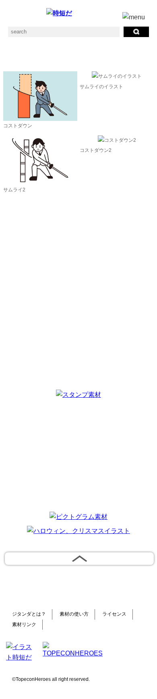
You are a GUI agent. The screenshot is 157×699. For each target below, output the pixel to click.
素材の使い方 (74, 614)
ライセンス (114, 614)
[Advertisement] (78, 454)
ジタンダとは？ (29, 614)
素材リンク (24, 624)
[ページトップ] (79, 558)
